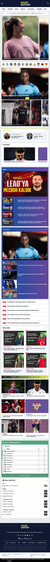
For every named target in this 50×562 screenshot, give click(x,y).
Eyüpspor (28, 414)
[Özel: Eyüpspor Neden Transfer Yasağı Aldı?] (36, 406)
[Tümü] (46, 327)
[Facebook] (18, 535)
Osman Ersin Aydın (15, 134)
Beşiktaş (28, 394)
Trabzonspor (6, 394)
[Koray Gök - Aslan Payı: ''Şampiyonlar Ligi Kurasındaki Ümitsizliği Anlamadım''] (25, 184)
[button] (3, 83)
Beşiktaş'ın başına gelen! (38, 137)
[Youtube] (27, 535)
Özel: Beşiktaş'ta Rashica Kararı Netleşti (17, 306)
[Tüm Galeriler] (46, 229)
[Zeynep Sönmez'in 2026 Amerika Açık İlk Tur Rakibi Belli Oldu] (13, 406)
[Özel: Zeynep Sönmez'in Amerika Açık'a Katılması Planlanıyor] (36, 426)
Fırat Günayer (37, 134)
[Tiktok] (30, 535)
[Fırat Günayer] (29, 136)
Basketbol (11, 9)
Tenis (17, 9)
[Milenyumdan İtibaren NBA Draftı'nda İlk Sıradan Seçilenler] (10, 284)
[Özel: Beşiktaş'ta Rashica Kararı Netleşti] (36, 386)
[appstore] (21, 538)
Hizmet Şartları (5, 555)
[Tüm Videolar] (46, 169)
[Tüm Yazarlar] (46, 130)
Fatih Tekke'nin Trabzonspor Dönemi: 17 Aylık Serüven (21, 302)
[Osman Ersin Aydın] (7, 136)
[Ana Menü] (2, 3)
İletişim (4, 554)
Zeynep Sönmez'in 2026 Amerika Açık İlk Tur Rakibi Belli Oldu (29, 13)
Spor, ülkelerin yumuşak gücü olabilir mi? (17, 137)
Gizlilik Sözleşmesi (17, 554)
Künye (10, 554)
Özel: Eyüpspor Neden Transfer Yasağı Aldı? (18, 314)
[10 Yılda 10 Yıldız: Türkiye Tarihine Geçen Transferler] (10, 265)
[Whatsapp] (32, 535)
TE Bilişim (38, 554)
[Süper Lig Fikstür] (46, 480)
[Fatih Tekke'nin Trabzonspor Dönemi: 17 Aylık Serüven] (13, 386)
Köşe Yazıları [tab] (7, 130)
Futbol (3, 9)
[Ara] (48, 3)
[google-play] (28, 538)
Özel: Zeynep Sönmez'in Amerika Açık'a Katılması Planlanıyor (23, 322)
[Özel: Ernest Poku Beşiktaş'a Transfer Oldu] (13, 426)
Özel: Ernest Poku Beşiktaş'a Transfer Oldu (18, 318)
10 (45, 98)
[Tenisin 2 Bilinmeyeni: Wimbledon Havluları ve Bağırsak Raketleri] (10, 274)
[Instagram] (23, 535)
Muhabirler (39, 9)
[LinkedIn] (25, 535)
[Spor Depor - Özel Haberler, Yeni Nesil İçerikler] (25, 4)
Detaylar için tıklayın (25, 475)
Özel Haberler (31, 9)
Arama (45, 9)
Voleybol (23, 9)
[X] (20, 535)
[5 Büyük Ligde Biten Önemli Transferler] (10, 293)
